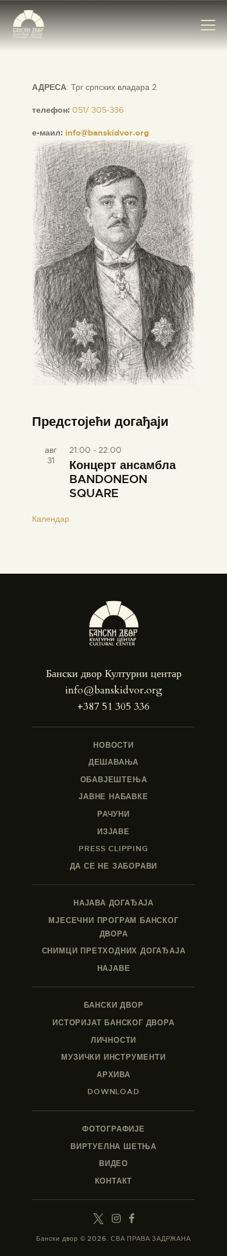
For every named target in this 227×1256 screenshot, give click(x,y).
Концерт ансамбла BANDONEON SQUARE (122, 480)
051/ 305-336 (98, 110)
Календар (50, 518)
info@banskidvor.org (107, 132)
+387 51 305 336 (113, 706)
